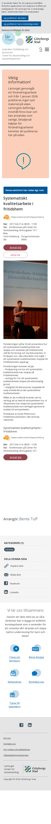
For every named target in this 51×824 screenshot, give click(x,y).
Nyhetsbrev (14, 681)
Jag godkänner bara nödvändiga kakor (21, 24)
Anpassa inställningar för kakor (16, 30)
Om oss (7, 738)
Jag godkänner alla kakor (15, 18)
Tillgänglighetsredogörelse (16, 755)
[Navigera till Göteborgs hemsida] (37, 40)
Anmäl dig (15, 247)
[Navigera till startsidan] (14, 38)
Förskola (9, 549)
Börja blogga (36, 657)
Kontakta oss (36, 681)
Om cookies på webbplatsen (16, 749)
